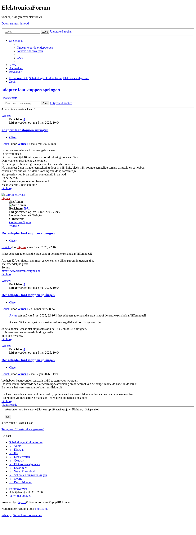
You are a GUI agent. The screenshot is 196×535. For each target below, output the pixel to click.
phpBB (21, 502)
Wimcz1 (6, 115)
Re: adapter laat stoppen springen (28, 233)
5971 (27, 208)
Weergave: (11, 409)
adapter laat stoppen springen (31, 89)
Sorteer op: (45, 409)
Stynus (6, 198)
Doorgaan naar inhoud (15, 23)
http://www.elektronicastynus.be (21, 270)
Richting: (78, 409)
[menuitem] (35, 47)
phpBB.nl (41, 508)
